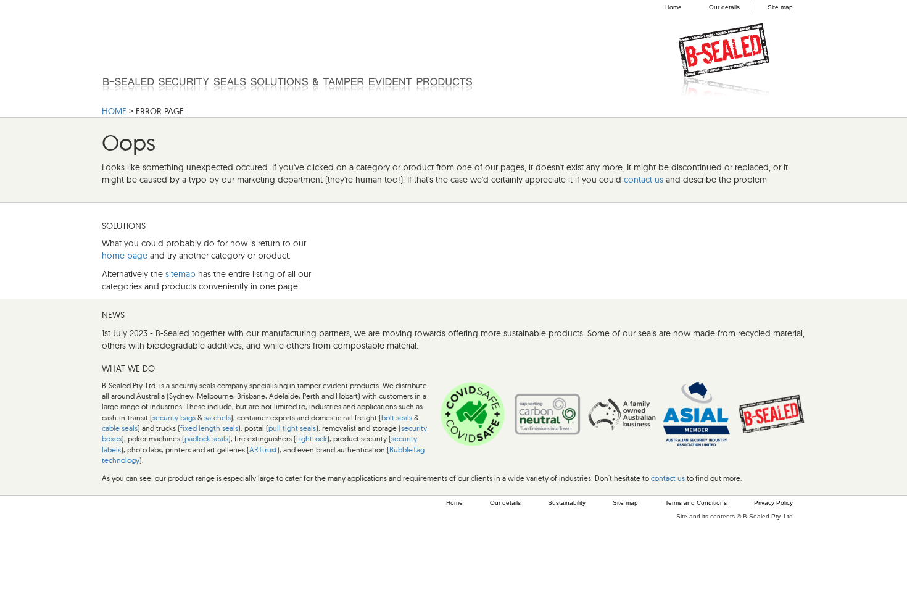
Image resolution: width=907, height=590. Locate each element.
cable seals (120, 428)
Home (673, 7)
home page (124, 255)
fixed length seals (209, 428)
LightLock (311, 438)
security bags (174, 417)
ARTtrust (263, 449)
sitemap (180, 274)
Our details (724, 7)
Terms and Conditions (696, 502)
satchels (217, 417)
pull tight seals (292, 428)
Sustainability (567, 502)
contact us (643, 179)
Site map (780, 7)
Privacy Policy (773, 502)
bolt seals (396, 417)
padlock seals (206, 438)
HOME (114, 111)
